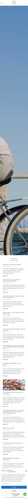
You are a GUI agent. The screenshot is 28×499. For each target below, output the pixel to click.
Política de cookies (8, 497)
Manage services (5, 483)
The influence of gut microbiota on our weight (13, 393)
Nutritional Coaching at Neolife (12, 264)
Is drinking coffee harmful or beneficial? (11, 458)
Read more (5, 275)
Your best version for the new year (13, 443)
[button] (26, 471)
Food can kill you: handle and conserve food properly (11, 280)
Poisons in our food (8, 428)
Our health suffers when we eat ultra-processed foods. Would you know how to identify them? (14, 412)
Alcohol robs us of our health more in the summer (13, 313)
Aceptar (14, 487)
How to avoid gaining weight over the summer (14, 329)
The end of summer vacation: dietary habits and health (13, 296)
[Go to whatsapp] (25, 494)
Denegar (14, 490)
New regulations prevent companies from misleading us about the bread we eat (13, 347)
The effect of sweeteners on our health (12, 364)
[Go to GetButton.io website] (25, 497)
